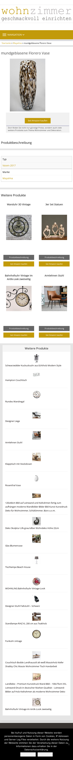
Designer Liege (12, 421)
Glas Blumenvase (13, 545)
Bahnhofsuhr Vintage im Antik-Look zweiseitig (28, 709)
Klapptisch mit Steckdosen (18, 464)
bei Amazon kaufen (37, 120)
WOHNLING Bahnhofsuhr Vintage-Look (25, 588)
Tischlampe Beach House (17, 567)
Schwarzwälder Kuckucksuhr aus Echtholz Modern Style (33, 365)
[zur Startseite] (36, 14)
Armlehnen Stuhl (54, 275)
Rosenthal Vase (13, 485)
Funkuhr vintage (13, 641)
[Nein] (68, 744)
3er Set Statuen (54, 204)
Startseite (6, 43)
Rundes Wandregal (14, 401)
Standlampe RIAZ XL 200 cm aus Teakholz (26, 623)
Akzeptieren (28, 754)
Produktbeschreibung (19, 257)
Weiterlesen (45, 754)
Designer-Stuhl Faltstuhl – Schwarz (22, 606)
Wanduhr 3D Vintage (19, 204)
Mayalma (17, 43)
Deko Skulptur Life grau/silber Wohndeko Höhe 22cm (32, 528)
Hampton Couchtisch (16, 380)
